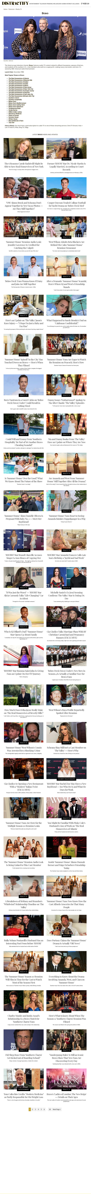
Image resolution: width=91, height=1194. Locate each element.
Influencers (57, 3)
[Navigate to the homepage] (15, 3)
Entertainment (34, 3)
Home (5, 9)
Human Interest (66, 3)
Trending (50, 3)
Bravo (31, 65)
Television (43, 3)
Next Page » (57, 1109)
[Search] (82, 3)
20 (50, 1109)
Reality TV (19, 9)
